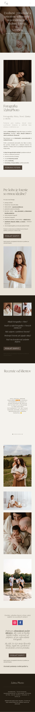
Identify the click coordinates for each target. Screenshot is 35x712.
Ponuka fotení (12, 167)
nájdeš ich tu (26, 219)
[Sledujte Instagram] (14, 622)
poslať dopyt (12, 236)
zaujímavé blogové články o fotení (15, 221)
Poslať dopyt (17, 655)
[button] (30, 309)
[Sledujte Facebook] (20, 622)
